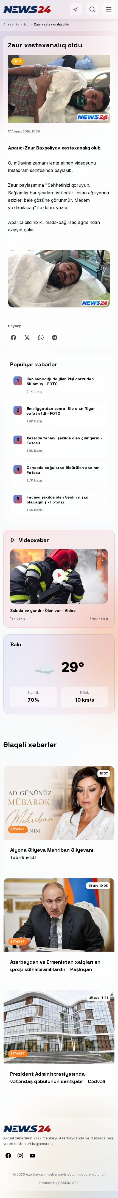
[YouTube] (32, 1155)
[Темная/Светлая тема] (76, 9)
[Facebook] (8, 1155)
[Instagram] (20, 1155)
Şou (26, 24)
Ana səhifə (11, 24)
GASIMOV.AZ (68, 1183)
